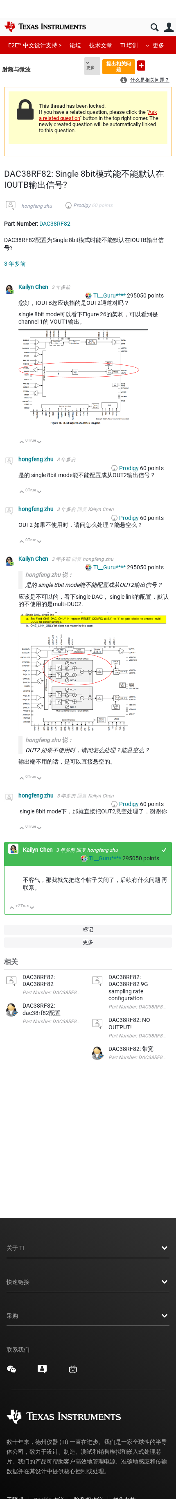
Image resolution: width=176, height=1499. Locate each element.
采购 (12, 1315)
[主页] (45, 26)
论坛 (75, 45)
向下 (39, 442)
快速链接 (18, 1282)
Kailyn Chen (34, 287)
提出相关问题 (118, 66)
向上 (21, 442)
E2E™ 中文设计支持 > (34, 45)
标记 (88, 929)
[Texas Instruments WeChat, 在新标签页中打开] (11, 1372)
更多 (158, 45)
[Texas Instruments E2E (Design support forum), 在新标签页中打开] (42, 1372)
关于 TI (15, 1248)
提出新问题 (141, 65)
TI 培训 (129, 45)
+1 (164, 850)
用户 (169, 27)
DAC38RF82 (54, 223)
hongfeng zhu (36, 206)
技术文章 (100, 45)
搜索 (154, 27)
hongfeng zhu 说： (49, 574)
